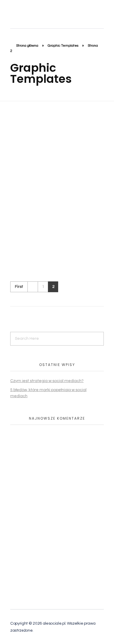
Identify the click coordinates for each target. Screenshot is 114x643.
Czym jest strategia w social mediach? (47, 381)
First (19, 287)
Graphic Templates (63, 46)
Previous (32, 286)
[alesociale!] (41, 13)
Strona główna (27, 46)
